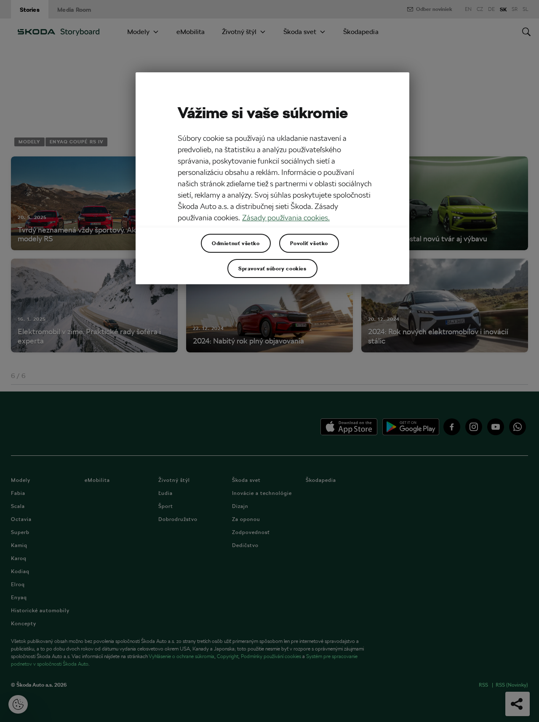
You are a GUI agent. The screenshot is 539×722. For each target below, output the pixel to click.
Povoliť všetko (309, 243)
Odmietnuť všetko (236, 243)
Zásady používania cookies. (286, 217)
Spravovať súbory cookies (272, 268)
